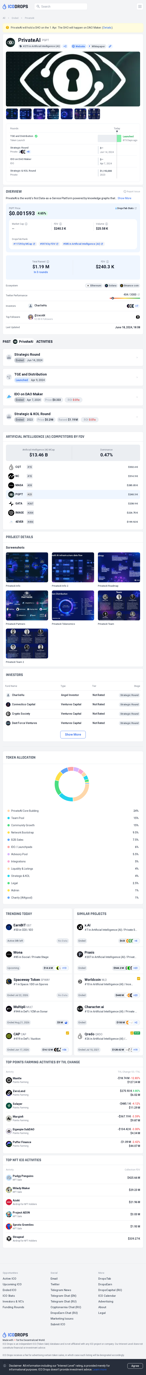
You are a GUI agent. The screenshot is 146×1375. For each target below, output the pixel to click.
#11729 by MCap (22, 243)
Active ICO (9, 1278)
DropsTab (104, 1278)
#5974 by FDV (47, 243)
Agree (135, 1365)
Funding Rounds (13, 1307)
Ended (15, 18)
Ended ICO (9, 1290)
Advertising (105, 1301)
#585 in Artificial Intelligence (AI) (81, 243)
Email (54, 1278)
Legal (102, 1313)
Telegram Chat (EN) (63, 1296)
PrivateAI (29, 18)
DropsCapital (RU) (110, 1290)
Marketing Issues (62, 1318)
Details (107, 27)
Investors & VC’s (13, 1301)
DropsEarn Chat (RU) (64, 1313)
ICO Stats (9, 1296)
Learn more (100, 1369)
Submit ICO (58, 1324)
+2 (65, 46)
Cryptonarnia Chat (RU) (66, 1307)
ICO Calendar (107, 1296)
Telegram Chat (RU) (64, 1301)
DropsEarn (105, 1284)
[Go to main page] (15, 6)
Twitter (55, 1284)
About (102, 1307)
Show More (73, 734)
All (4, 18)
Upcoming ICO (12, 1284)
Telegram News (61, 1290)
